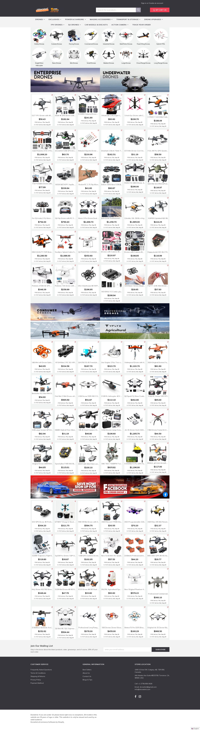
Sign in (144, 3)
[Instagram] (140, 696)
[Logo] (47, 9)
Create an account (156, 3)
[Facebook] (135, 696)
